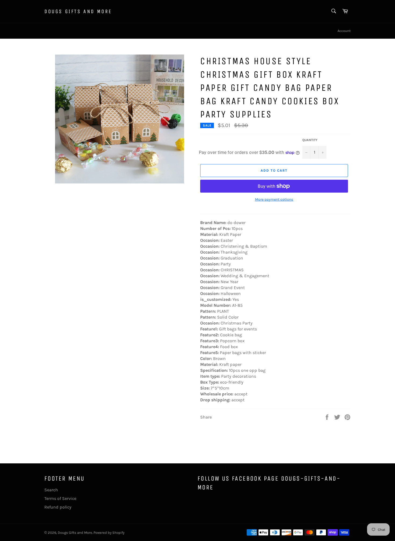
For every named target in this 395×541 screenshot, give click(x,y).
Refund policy (57, 507)
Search (51, 489)
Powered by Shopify (109, 533)
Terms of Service (60, 498)
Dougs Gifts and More (78, 11)
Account (344, 31)
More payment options (274, 199)
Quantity (309, 140)
